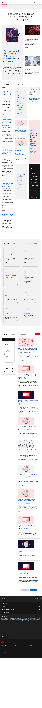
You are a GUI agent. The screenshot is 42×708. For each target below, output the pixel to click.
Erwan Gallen (10, 63)
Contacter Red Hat (17, 646)
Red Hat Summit (31, 648)
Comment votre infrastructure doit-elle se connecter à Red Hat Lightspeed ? (28, 475)
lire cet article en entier (28, 558)
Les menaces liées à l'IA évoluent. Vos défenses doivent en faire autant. (27, 526)
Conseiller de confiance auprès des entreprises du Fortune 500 (26, 619)
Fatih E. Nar (17, 159)
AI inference (17, 162)
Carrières (16, 645)
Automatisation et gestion (8, 231)
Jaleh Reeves (9, 188)
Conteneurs (8, 353)
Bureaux (2, 646)
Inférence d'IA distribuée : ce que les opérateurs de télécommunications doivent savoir (26, 500)
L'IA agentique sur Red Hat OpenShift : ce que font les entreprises (28, 450)
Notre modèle (3, 626)
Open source (8, 348)
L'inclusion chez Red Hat (4, 648)
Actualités (23, 624)
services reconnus (7, 621)
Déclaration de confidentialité (5, 653)
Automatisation (9, 255)
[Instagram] (40, 599)
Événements (30, 645)
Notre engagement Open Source (27, 626)
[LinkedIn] (30, 599)
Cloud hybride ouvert (10, 275)
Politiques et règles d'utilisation (33, 653)
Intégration (7, 356)
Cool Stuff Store (17, 648)
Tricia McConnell (27, 552)
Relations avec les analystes (5, 630)
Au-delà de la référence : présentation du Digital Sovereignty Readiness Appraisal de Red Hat (28, 402)
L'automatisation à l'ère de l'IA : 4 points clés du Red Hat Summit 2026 (27, 427)
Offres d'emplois (24, 630)
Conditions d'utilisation (18, 653)
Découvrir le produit (33, 191)
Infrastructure (27, 296)
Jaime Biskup (9, 218)
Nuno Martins (26, 528)
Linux (2, 143)
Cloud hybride (8, 354)
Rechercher (37, 334)
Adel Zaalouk (26, 574)
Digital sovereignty (4, 177)
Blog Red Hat (4, 6)
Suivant (33, 589)
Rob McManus (23, 158)
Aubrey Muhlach (10, 97)
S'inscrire (27, 50)
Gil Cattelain (9, 127)
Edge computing (9, 296)
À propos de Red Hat (4, 645)
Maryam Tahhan (8, 65)
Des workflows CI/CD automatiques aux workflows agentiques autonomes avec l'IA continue (28, 349)
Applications (8, 313)
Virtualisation (27, 313)
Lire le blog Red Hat (32, 646)
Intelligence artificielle (29, 255)
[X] (37, 599)
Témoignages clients (4, 628)
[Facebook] (35, 599)
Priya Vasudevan (16, 63)
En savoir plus (28, 76)
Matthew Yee (26, 477)
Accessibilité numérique (4, 655)
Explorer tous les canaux (31, 243)
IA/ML (4, 76)
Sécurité (34, 152)
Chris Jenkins (9, 157)
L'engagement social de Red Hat (26, 628)
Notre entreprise (4, 624)
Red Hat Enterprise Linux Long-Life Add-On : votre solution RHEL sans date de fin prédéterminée (28, 376)
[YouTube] (32, 599)
